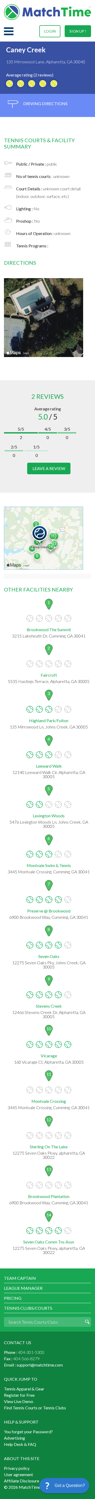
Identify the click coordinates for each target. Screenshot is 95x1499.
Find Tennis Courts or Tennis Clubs (35, 1407)
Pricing (12, 1298)
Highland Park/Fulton (48, 720)
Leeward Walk (49, 765)
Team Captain (20, 1278)
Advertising (14, 1437)
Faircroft (49, 674)
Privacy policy (17, 1468)
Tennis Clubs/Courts (28, 1308)
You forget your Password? (28, 1431)
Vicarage (49, 1055)
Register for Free (19, 1395)
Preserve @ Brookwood (48, 910)
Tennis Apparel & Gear (24, 1388)
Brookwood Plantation (48, 1196)
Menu (8, 31)
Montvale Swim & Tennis (49, 865)
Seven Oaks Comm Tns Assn (48, 1241)
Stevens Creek (49, 1005)
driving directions (45, 103)
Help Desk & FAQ (20, 1444)
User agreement (18, 1474)
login (50, 31)
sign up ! (77, 31)
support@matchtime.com (40, 1364)
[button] (64, 1485)
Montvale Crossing (48, 1101)
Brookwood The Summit (49, 629)
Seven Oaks (48, 956)
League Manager (23, 1288)
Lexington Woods (49, 815)
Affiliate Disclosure (21, 1480)
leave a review (48, 468)
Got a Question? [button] (70, 1485)
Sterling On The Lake (49, 1146)
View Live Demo (18, 1401)
